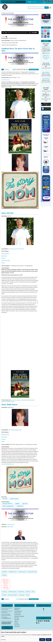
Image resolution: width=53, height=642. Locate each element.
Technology (20, 506)
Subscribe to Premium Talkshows (9, 1)
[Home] (4, 7)
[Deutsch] (46, 0)
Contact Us (16, 623)
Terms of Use (17, 626)
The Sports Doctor (5, 79)
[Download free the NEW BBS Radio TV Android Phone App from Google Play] (46, 104)
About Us (16, 621)
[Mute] (33, 32)
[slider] (18, 32)
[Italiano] (47, 0)
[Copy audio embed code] (2, 36)
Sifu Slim (5, 498)
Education (4, 591)
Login (14, 69)
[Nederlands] (43, 0)
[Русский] (49, 0)
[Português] (48, 0)
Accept (48, 639)
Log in (34, 1)
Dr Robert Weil (10, 526)
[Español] (51, 0)
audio (48, 47)
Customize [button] (3, 639)
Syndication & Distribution (19, 616)
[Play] (3, 32)
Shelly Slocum (14, 498)
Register (30, 1)
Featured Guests (22, 571)
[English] (42, 0)
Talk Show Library (17, 612)
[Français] (44, 0)
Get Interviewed (17, 614)
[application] (20, 32)
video (48, 51)
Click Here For (46, 55)
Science (17, 503)
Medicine (28, 591)
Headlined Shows (12, 571)
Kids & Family (4, 256)
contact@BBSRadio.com (6, 618)
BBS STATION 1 (46, 72)
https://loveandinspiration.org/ (15, 429)
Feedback (4, 575)
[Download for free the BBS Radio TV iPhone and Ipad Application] (46, 108)
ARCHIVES (4, 571)
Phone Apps (16, 619)
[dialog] (26, 636)
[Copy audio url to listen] (4, 36)
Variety (3, 262)
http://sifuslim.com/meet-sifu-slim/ (16, 248)
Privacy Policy (17, 624)
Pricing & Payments (18, 611)
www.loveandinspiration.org (7, 464)
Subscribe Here (46, 198)
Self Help (3, 258)
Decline (42, 639)
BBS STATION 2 (46, 78)
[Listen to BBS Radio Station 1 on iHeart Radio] (46, 142)
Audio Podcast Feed (32, 571)
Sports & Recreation (5, 260)
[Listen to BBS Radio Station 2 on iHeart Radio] (46, 151)
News (33, 591)
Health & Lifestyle (5, 253)
